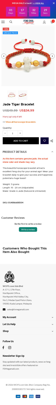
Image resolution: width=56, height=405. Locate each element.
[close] (53, 3)
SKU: (13, 202)
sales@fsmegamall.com (18, 309)
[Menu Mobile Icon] (3, 22)
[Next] (52, 56)
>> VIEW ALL (38, 3)
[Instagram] (9, 347)
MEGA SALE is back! (22, 3)
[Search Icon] (14, 22)
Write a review (28, 229)
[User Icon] (44, 22)
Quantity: (7, 127)
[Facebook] (3, 347)
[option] (28, 56)
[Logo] (28, 22)
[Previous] (3, 56)
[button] (45, 140)
